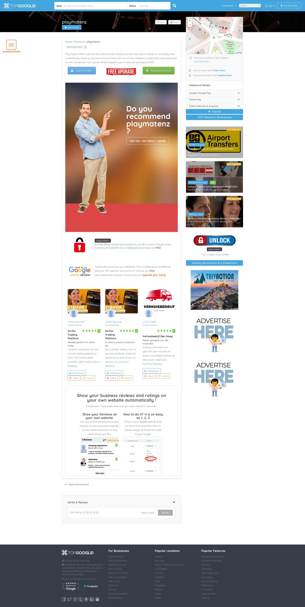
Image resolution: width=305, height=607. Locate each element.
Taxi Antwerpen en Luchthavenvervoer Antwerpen (210, 150)
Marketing (206, 568)
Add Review (73, 27)
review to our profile (155, 266)
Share (175, 22)
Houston (159, 573)
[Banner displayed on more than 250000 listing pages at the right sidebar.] (214, 334)
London (158, 556)
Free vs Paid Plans (117, 577)
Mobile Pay (195, 99)
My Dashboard (115, 556)
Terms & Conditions (118, 593)
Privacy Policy (115, 597)
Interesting (78, 373)
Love (90, 378)
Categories (228, 5)
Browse (165, 512)
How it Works (115, 568)
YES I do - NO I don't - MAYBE (148, 141)
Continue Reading (152, 363)
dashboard (146, 421)
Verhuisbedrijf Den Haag (158, 336)
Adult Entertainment (78, 484)
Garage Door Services (212, 556)
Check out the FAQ (118, 573)
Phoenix (159, 589)
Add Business (290, 5)
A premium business (160, 70)
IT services (206, 589)
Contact (112, 589)
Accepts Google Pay (200, 93)
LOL (76, 378)
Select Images (147, 512)
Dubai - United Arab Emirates (170, 564)
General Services (198, 182)
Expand (216, 111)
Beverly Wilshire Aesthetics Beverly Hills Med (214, 218)
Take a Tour (114, 581)
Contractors (207, 577)
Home (68, 41)
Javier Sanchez (113, 321)
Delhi (157, 581)
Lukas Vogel (149, 321)
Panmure (79, 41)
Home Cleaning (209, 581)
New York (159, 560)
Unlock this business (122, 244)
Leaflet (238, 52)
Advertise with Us (117, 564)
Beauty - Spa (196, 214)
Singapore (160, 585)
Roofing (205, 597)
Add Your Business (117, 560)
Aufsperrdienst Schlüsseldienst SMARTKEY (213, 186)
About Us (113, 585)
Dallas (158, 597)
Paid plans (133, 247)
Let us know (101, 274)
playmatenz (102, 240)
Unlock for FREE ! (84, 70)
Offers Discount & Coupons (203, 106)
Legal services (208, 593)
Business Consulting (211, 560)
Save (162, 22)
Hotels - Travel (196, 144)
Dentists (205, 564)
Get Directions (201, 61)
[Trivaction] (214, 290)
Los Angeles (161, 568)
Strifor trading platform (73, 334)
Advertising (207, 585)
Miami (158, 593)
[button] (11, 45)
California (159, 577)
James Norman (76, 321)
